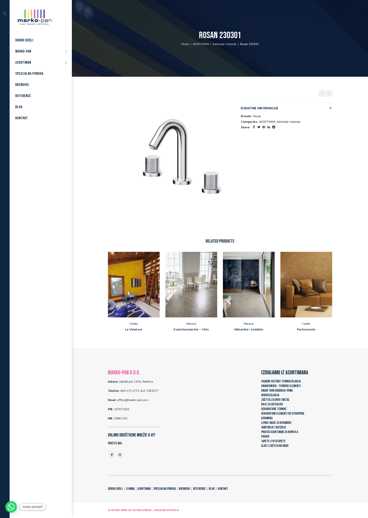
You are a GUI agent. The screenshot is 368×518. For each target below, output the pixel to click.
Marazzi (191, 323)
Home (185, 44)
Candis (134, 323)
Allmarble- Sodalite (248, 329)
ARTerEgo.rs (173, 510)
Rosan (257, 116)
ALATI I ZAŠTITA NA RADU (274, 446)
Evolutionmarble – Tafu (191, 329)
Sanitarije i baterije (224, 44)
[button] (11, 507)
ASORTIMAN (201, 44)
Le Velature (134, 329)
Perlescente (306, 329)
